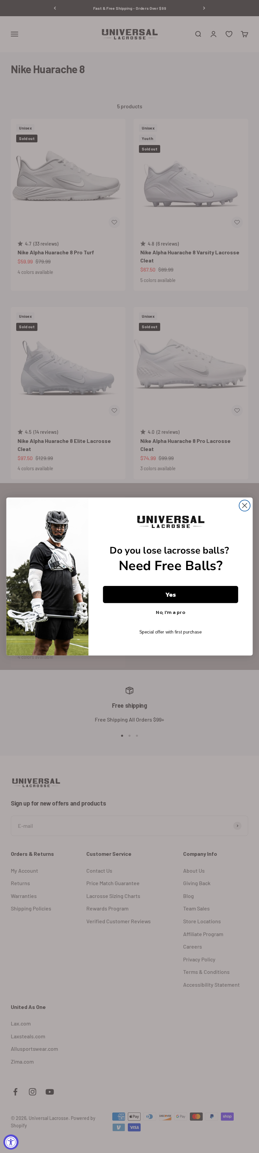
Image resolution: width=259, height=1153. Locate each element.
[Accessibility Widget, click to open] (11, 1142)
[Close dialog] (244, 505)
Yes (170, 594)
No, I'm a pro (170, 612)
